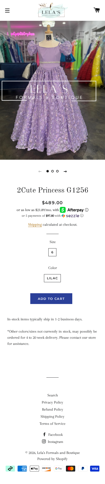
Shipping (35, 224)
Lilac (52, 278)
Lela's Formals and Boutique (58, 452)
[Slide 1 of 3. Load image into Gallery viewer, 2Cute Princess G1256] (47, 171)
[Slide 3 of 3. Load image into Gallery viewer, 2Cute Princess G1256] (57, 171)
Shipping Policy (52, 416)
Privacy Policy (52, 402)
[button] (52, 216)
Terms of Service (52, 423)
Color (52, 268)
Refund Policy (52, 409)
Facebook (55, 434)
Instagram (55, 441)
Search (52, 395)
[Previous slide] (39, 171)
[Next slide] (65, 171)
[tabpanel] (52, 90)
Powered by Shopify (52, 459)
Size (53, 242)
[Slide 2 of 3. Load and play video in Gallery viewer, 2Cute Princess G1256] (52, 171)
